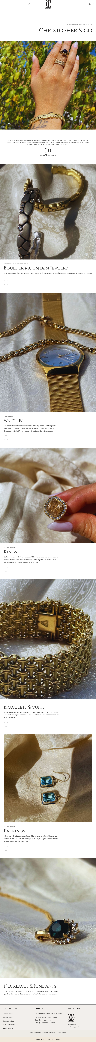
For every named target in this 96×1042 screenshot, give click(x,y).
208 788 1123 (71, 1024)
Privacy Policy (8, 1017)
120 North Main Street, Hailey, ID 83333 (48, 1014)
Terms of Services (9, 1025)
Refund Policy (8, 1028)
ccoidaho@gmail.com (74, 1027)
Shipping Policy (8, 1021)
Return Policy (7, 1014)
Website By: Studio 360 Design (48, 1039)
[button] (3, 4)
